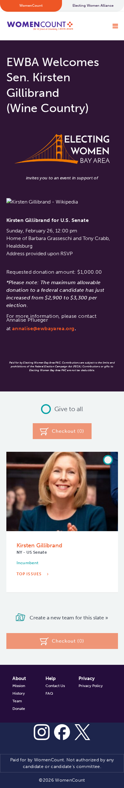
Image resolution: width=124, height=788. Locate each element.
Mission (18, 686)
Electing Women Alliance (93, 5)
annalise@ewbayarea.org (43, 328)
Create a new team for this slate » (68, 618)
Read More (30, 593)
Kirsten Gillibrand (39, 545)
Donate (18, 708)
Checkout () (68, 431)
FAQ (49, 693)
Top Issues (30, 574)
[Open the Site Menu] (115, 26)
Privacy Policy (91, 686)
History (18, 693)
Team (17, 701)
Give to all (68, 409)
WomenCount (39, 26)
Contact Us (55, 686)
